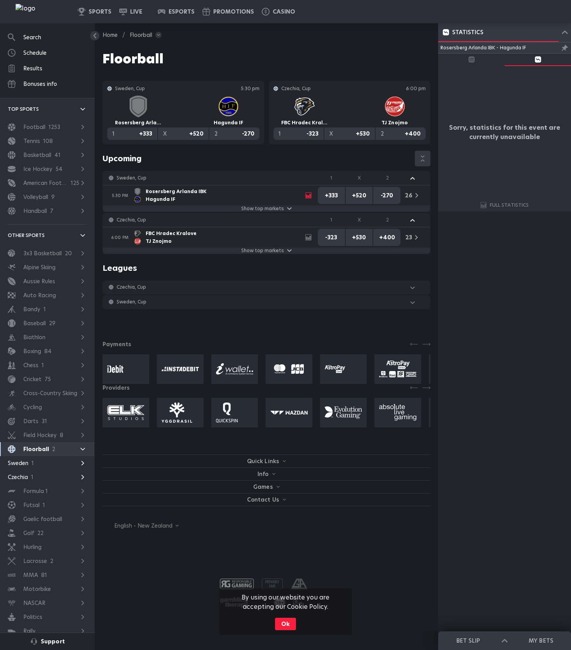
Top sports (23, 109)
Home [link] (110, 35)
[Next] (426, 344)
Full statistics (509, 205)
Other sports (26, 235)
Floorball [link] (141, 35)
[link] (43, 11)
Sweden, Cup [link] (131, 178)
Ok (285, 624)
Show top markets (262, 209)
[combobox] (141, 526)
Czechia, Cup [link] (131, 220)
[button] (278, 12)
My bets (541, 641)
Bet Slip (468, 641)
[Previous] (414, 344)
